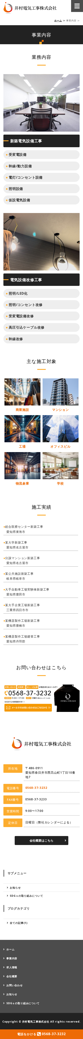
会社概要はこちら (41, 840)
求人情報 (11, 967)
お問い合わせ (14, 985)
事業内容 (11, 958)
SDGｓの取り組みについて (26, 896)
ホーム (58, 20)
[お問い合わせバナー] (41, 709)
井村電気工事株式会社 (35, 1021)
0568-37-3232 (36, 788)
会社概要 (11, 976)
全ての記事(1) (18, 923)
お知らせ (15, 887)
